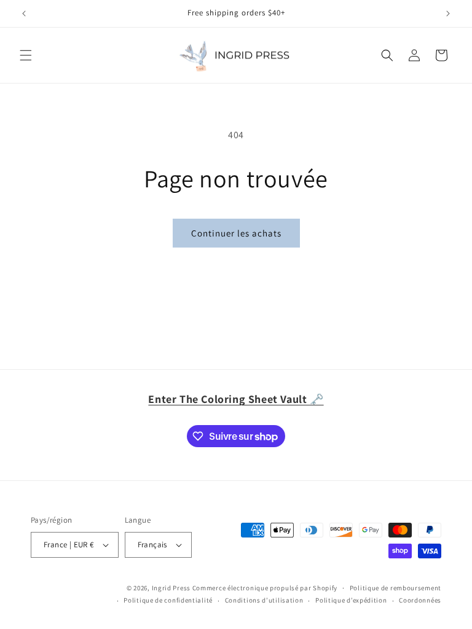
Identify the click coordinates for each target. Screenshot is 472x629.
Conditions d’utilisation (264, 600)
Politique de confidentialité (168, 600)
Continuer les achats (236, 233)
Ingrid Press (171, 588)
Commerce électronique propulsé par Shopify (264, 588)
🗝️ (235, 399)
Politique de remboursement (395, 588)
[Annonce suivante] (448, 13)
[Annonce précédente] (23, 13)
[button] (25, 55)
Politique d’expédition (351, 600)
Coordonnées (420, 600)
